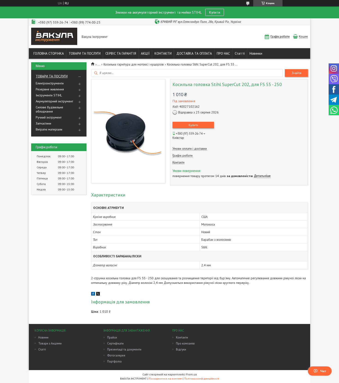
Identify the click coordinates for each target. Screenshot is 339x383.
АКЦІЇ (145, 53)
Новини (43, 337)
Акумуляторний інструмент (54, 101)
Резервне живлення (50, 89)
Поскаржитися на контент (165, 378)
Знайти (296, 73)
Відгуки (181, 349)
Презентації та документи (124, 349)
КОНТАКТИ (163, 53)
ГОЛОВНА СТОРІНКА (48, 53)
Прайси (112, 337)
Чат (323, 371)
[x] (98, 294)
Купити (214, 12)
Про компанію (185, 343)
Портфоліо (114, 361)
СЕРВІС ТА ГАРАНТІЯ (120, 53)
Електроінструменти (50, 83)
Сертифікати (115, 343)
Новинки (256, 53)
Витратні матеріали (49, 129)
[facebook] (93, 294)
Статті (240, 53)
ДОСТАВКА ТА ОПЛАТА (194, 53)
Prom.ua (191, 374)
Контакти (182, 337)
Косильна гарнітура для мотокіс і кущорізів (134, 64)
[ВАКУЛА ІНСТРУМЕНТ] (54, 37)
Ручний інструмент (49, 117)
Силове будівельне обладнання (49, 109)
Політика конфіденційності (201, 378)
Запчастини (43, 123)
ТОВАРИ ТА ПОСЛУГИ (85, 53)
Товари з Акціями (50, 343)
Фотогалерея (116, 355)
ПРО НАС (223, 53)
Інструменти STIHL (49, 95)
